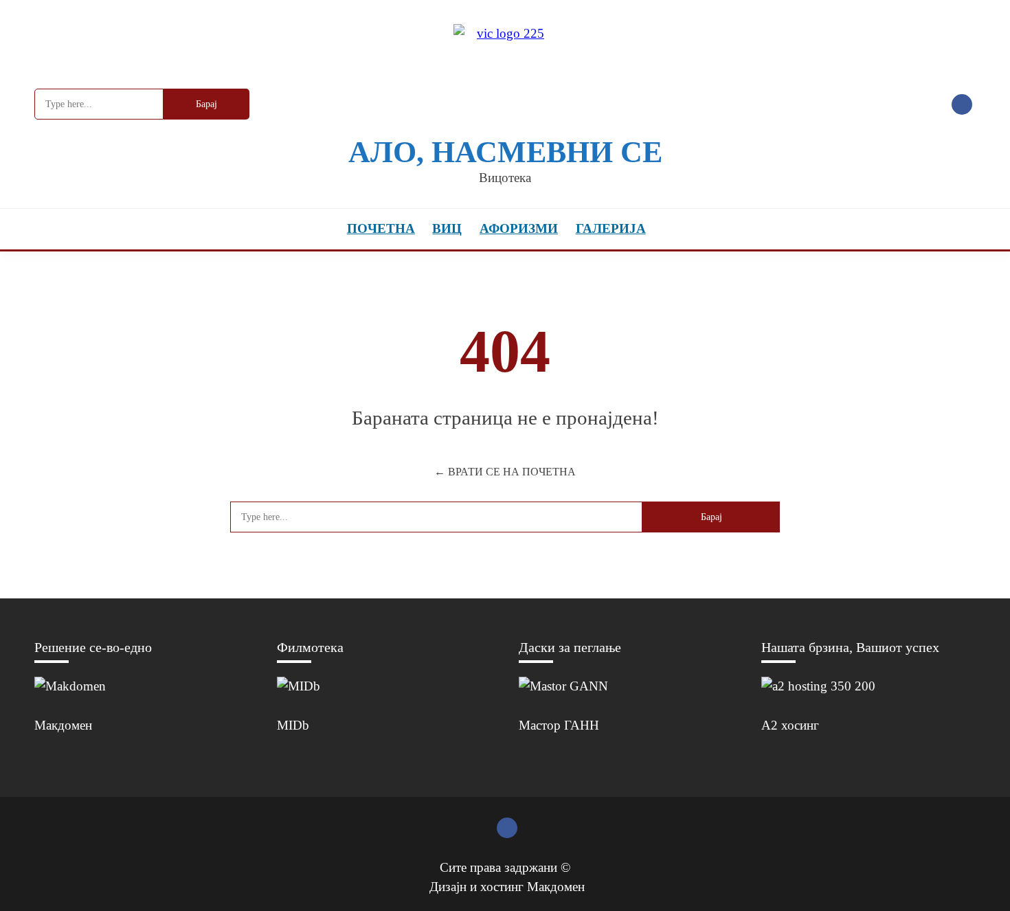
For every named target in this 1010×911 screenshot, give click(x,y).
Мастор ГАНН (559, 725)
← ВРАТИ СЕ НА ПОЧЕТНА (505, 471)
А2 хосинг (790, 725)
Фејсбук (962, 104)
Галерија (611, 228)
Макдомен (63, 725)
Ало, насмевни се (505, 152)
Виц (447, 228)
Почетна (381, 228)
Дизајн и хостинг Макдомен (507, 886)
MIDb (293, 725)
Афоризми (519, 228)
